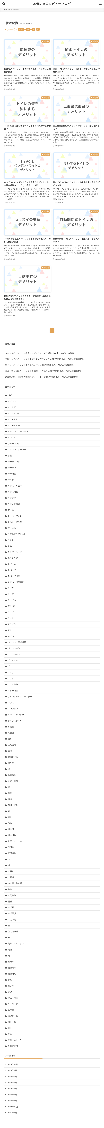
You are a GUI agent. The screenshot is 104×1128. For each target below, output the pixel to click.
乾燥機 (11, 733)
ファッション (14, 654)
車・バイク (13, 1004)
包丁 (10, 769)
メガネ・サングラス (17, 715)
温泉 (10, 889)
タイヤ (11, 588)
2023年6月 (12, 1076)
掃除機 (11, 829)
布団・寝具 (13, 805)
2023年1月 (12, 1101)
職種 (10, 950)
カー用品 (12, 474)
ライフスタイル (15, 721)
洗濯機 (11, 877)
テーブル (12, 600)
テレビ (11, 612)
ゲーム (11, 510)
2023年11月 (12, 1064)
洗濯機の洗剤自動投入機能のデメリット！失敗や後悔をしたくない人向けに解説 (41, 377)
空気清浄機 (13, 931)
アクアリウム (14, 413)
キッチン (12, 498)
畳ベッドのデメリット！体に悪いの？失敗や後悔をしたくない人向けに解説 (39, 365)
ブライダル (13, 660)
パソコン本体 (14, 648)
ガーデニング (14, 462)
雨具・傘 (12, 1022)
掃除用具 (12, 835)
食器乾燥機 (13, 1046)
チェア (11, 594)
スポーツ (12, 570)
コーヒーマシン (15, 516)
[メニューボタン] (100, 4)
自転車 (11, 962)
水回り (21, 29)
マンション (13, 709)
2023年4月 (12, 1082)
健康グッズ (13, 757)
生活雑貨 (12, 919)
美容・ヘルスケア (16, 944)
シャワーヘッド (15, 552)
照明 (28, 29)
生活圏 (11, 907)
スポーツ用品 (14, 576)
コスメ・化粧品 (15, 522)
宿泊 (10, 799)
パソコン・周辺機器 (17, 642)
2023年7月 (12, 1070)
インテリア (13, 437)
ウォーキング (14, 443)
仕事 (10, 739)
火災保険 (12, 895)
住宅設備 (12, 745)
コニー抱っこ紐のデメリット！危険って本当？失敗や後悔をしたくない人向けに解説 (43, 371)
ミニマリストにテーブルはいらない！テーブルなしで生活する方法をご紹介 (39, 353)
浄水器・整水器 (15, 883)
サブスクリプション (17, 534)
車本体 (11, 1010)
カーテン (12, 467)
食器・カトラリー (16, 1040)
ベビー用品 (13, 690)
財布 (10, 980)
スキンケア (13, 558)
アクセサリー (14, 425)
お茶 (10, 456)
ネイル (11, 636)
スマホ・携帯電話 (16, 582)
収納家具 (12, 775)
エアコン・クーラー (17, 449)
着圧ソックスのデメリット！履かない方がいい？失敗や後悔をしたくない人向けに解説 (44, 359)
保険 (10, 751)
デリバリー (13, 606)
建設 (10, 817)
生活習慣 (12, 913)
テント (11, 618)
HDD (10, 395)
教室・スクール (15, 841)
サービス (12, 528)
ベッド (11, 678)
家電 (10, 793)
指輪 (10, 823)
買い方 (11, 986)
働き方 (11, 763)
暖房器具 (12, 853)
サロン (11, 540)
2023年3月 (12, 1088)
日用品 (11, 847)
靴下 (10, 1028)
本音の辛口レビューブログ (52, 3)
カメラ (11, 480)
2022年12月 (12, 1107)
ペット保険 (13, 684)
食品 (10, 1034)
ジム (10, 546)
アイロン (12, 401)
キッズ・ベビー (15, 486)
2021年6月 (12, 1113)
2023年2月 (12, 1095)
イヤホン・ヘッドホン (18, 431)
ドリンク (12, 630)
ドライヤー (13, 624)
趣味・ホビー (14, 998)
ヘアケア (12, 672)
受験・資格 (13, 781)
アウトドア (13, 407)
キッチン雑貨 (14, 504)
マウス (11, 703)
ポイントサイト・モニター (20, 696)
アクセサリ (13, 419)
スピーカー (13, 564)
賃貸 (10, 992)
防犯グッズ (13, 1016)
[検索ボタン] (4, 4)
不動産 (11, 727)
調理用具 (12, 974)
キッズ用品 (13, 492)
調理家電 (12, 968)
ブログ (11, 666)
